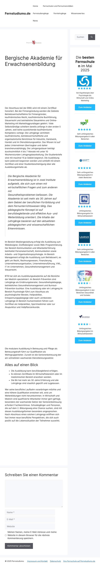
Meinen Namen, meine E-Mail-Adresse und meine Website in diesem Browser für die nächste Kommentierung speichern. (32, 535)
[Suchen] (91, 37)
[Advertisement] (34, 88)
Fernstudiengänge (41, 13)
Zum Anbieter (85, 107)
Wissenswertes (78, 13)
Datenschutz (55, 561)
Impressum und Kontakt (37, 561)
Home (35, 6)
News (35, 21)
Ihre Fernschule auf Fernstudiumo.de (79, 561)
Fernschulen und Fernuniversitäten (58, 6)
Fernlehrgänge (60, 13)
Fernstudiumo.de (17, 13)
